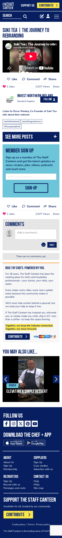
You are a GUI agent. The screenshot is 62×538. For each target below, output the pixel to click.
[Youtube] (35, 424)
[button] (31, 137)
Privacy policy (43, 524)
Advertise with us (43, 469)
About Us (8, 462)
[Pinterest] (28, 424)
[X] (21, 424)
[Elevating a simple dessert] (31, 379)
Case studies (41, 465)
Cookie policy (18, 524)
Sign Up (7, 465)
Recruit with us (11, 484)
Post (52, 245)
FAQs (37, 484)
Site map (38, 488)
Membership (10, 469)
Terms (31, 524)
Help (36, 481)
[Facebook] (6, 424)
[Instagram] (14, 424)
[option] (31, 379)
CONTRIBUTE (46, 5)
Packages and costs (14, 488)
